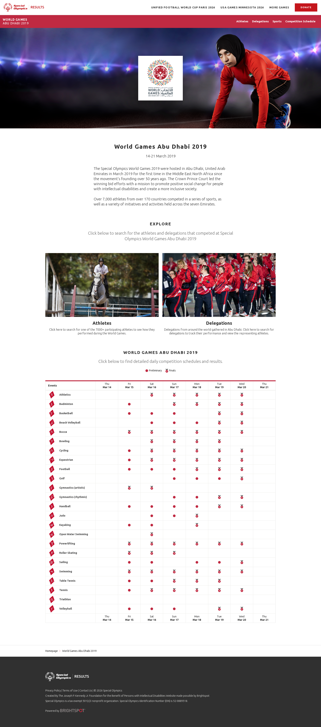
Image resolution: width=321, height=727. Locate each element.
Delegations (219, 323)
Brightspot (203, 695)
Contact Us (85, 690)
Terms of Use (70, 690)
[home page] (24, 7)
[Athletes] (102, 285)
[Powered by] (72, 710)
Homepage (51, 650)
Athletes (102, 323)
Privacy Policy (53, 690)
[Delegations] (219, 285)
